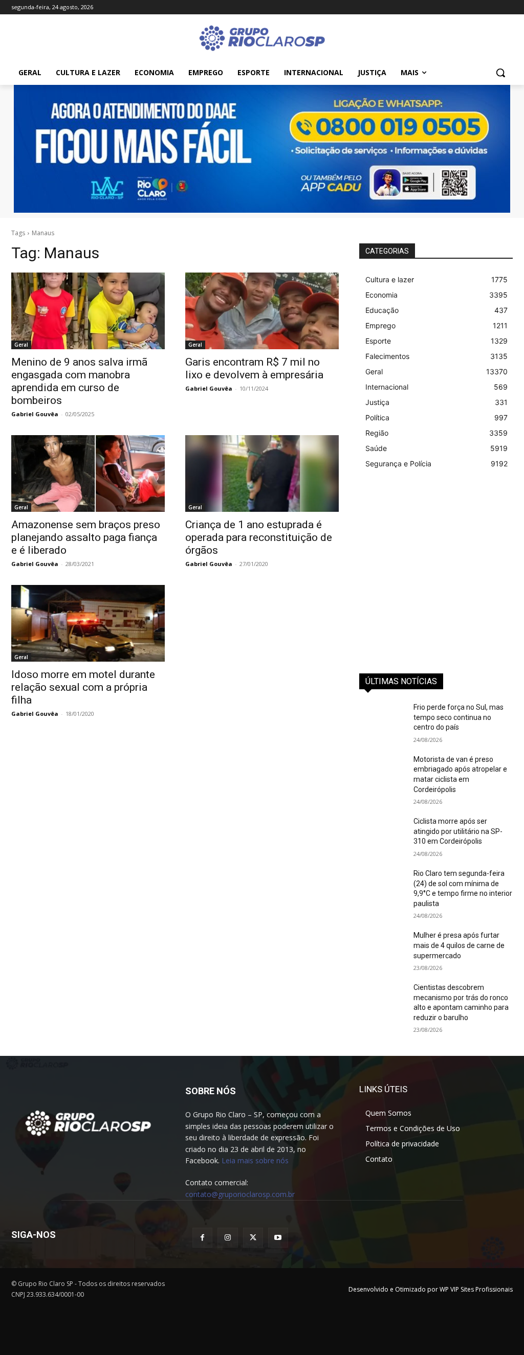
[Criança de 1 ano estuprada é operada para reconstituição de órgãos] (262, 473)
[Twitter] (253, 1238)
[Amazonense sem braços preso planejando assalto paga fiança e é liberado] (88, 473)
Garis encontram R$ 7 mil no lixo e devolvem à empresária (254, 368)
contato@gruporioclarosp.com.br (240, 1194)
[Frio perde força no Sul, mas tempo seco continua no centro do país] (382, 719)
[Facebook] (202, 1238)
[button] (500, 72)
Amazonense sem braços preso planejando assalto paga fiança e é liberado (85, 537)
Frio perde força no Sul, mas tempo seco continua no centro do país (458, 717)
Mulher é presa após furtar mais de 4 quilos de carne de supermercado (459, 945)
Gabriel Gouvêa (34, 414)
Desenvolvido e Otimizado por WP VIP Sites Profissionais (430, 1289)
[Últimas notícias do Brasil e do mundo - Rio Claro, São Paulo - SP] (88, 1122)
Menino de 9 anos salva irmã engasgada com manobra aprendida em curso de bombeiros (79, 381)
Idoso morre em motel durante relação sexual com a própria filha (83, 687)
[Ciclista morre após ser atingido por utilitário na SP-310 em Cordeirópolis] (382, 833)
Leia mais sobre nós (255, 1160)
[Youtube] (278, 1238)
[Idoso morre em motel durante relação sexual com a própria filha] (88, 623)
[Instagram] (227, 1238)
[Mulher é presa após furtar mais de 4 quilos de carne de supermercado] (382, 947)
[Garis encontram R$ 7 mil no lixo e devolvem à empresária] (262, 311)
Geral (21, 344)
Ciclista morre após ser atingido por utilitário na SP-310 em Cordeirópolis (458, 831)
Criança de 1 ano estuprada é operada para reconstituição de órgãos (258, 537)
